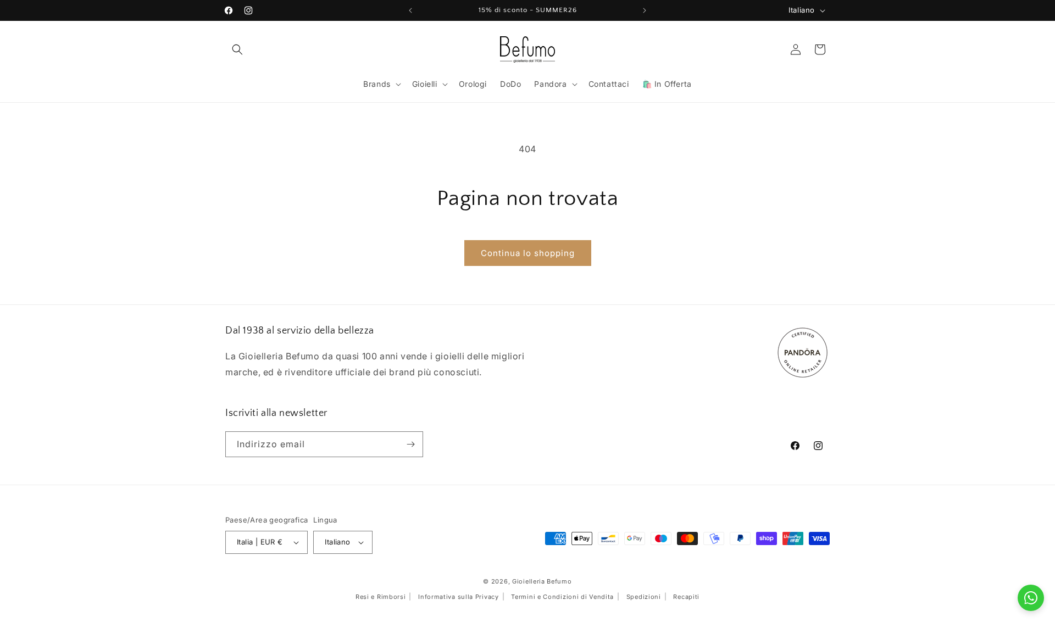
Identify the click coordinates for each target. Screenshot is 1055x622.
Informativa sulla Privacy (458, 596)
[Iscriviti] (410, 444)
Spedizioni (643, 596)
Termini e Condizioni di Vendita (562, 596)
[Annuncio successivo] (644, 10)
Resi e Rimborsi (381, 596)
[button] (237, 49)
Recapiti (686, 596)
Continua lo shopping (528, 253)
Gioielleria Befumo (542, 581)
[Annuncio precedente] (410, 10)
